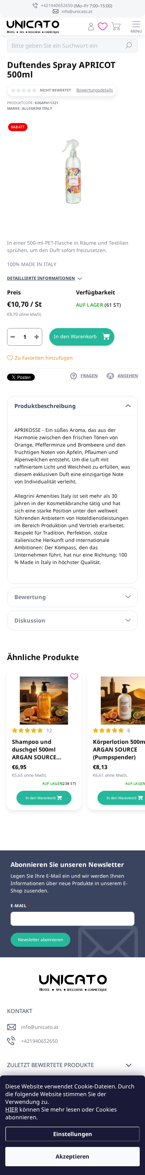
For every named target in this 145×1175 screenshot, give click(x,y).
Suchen (129, 45)
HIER (11, 1109)
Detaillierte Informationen (41, 278)
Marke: (29, 108)
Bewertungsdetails (94, 90)
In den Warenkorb (75, 336)
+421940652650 (39, 1041)
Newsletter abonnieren (40, 940)
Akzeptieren (72, 1156)
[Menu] (136, 26)
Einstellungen (72, 1134)
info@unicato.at (39, 1027)
